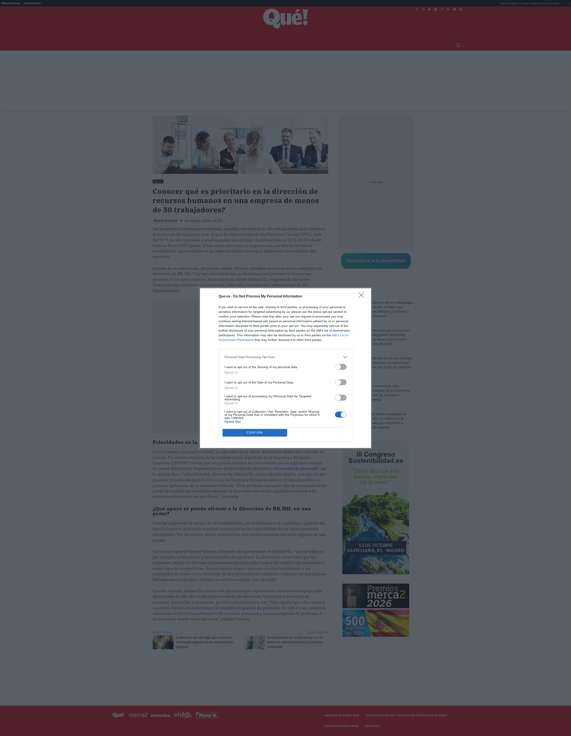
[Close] (362, 296)
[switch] (341, 367)
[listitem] (285, 357)
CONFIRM (254, 432)
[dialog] (285, 368)
